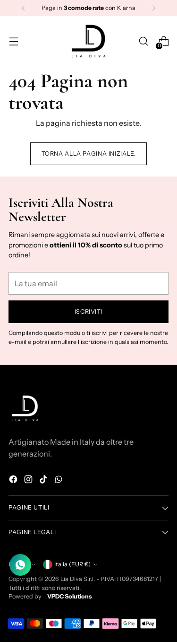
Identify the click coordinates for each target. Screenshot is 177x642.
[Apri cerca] (143, 41)
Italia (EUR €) (72, 564)
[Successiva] (153, 8)
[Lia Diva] (88, 41)
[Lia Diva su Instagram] (29, 481)
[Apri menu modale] (13, 41)
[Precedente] (23, 8)
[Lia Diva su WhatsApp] (59, 481)
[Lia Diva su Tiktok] (44, 481)
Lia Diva (71, 578)
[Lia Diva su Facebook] (14, 481)
